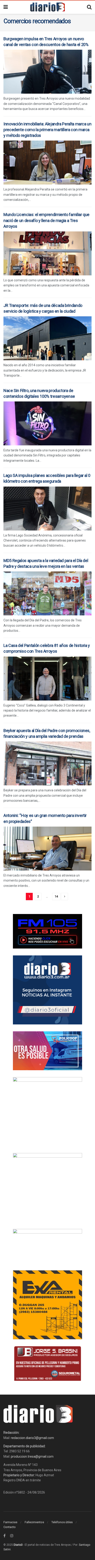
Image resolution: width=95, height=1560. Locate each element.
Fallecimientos (34, 1522)
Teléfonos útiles (62, 1522)
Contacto (9, 1527)
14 (56, 896)
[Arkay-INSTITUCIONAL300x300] (47, 1187)
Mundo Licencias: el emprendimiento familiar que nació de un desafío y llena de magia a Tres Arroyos (46, 220)
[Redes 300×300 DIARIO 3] (47, 990)
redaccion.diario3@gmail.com (32, 1438)
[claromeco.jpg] (47, 1246)
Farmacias (10, 1522)
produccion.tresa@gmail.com (32, 1456)
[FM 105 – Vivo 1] (47, 931)
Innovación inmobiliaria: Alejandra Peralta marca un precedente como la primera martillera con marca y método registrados (47, 129)
